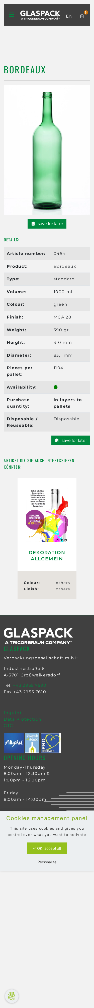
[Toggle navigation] (11, 14)
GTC (8, 725)
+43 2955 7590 (30, 685)
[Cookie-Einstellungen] (12, 996)
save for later (50, 223)
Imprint (13, 712)
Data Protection (23, 719)
